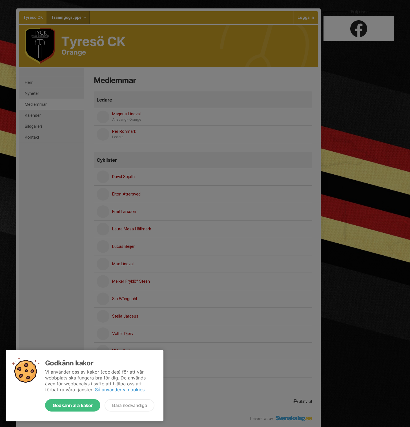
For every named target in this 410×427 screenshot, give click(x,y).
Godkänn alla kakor (73, 405)
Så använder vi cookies (120, 389)
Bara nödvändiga (129, 405)
